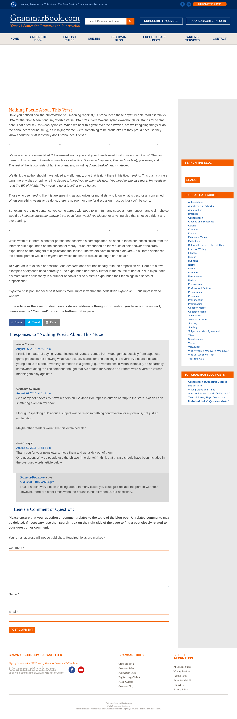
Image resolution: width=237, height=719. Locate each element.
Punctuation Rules (127, 673)
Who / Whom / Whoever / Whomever (208, 350)
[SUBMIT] (130, 21)
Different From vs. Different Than (206, 245)
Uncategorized (196, 339)
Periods (192, 280)
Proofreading (195, 303)
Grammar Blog (118, 39)
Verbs (191, 343)
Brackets (193, 213)
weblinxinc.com (125, 703)
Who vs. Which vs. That (201, 354)
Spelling (192, 327)
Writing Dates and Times (201, 389)
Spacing (192, 323)
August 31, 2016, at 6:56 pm (37, 482)
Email (14, 611)
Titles (191, 335)
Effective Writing (197, 249)
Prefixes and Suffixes (199, 288)
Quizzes (94, 38)
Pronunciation (195, 299)
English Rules (69, 39)
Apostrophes (195, 210)
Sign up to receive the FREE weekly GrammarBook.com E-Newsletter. (44, 663)
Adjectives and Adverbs (201, 206)
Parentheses (195, 276)
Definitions (194, 241)
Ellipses (192, 252)
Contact (220, 38)
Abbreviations (195, 202)
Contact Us (178, 685)
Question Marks (197, 307)
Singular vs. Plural (198, 319)
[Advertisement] (118, 71)
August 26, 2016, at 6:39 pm (33, 348)
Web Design (110, 703)
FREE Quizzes (125, 682)
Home (14, 38)
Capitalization (195, 217)
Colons (192, 225)
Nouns (191, 268)
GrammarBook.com (32, 477)
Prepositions (195, 292)
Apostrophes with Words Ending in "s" (209, 393)
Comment (16, 547)
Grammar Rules (126, 668)
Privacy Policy (180, 689)
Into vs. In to (195, 385)
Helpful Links (180, 676)
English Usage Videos (154, 39)
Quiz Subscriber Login (208, 20)
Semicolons (194, 315)
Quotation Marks (197, 311)
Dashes (192, 233)
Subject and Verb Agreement (204, 331)
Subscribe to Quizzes (161, 20)
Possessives (195, 284)
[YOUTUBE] (189, 4)
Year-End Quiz (196, 358)
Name (14, 594)
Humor (192, 256)
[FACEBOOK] (182, 4)
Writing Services (192, 39)
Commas (193, 229)
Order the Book (38, 39)
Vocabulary (194, 346)
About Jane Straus (182, 667)
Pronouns (193, 296)
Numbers (193, 272)
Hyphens (193, 260)
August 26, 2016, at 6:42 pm (33, 393)
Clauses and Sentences (201, 221)
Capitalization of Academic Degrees (207, 381)
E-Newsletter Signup (209, 4)
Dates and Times (197, 237)
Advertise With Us (182, 680)
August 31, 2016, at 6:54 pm (33, 447)
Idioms (192, 264)
